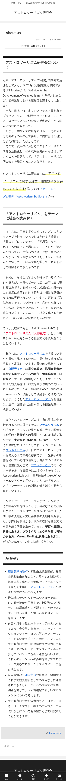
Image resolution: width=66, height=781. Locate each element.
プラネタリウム (49, 424)
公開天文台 (15, 368)
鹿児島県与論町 (18, 571)
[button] (59, 557)
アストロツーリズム (32, 353)
